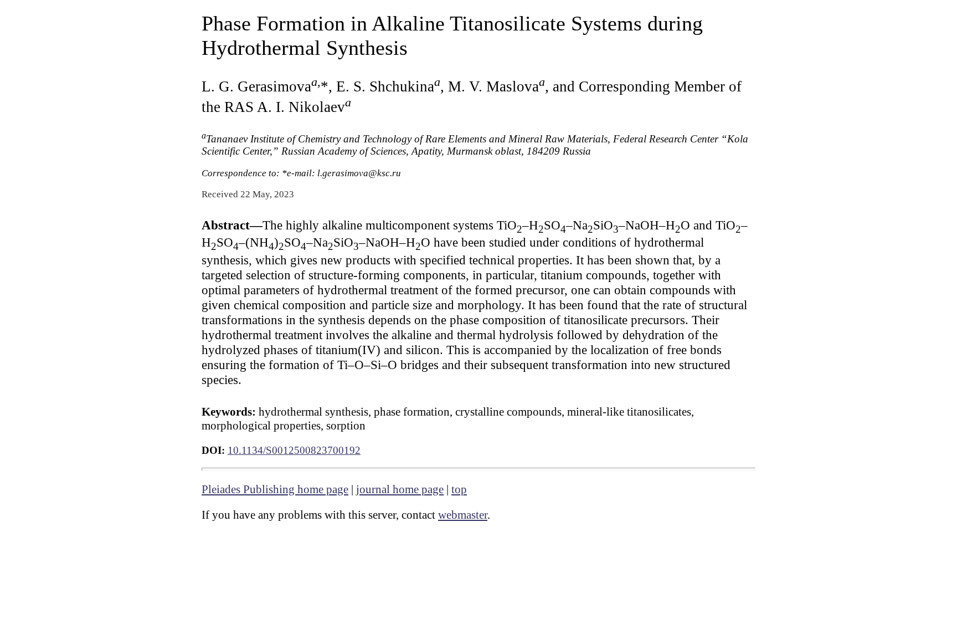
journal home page (400, 489)
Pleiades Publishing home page (275, 489)
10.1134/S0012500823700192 (294, 450)
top (459, 489)
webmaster (462, 514)
